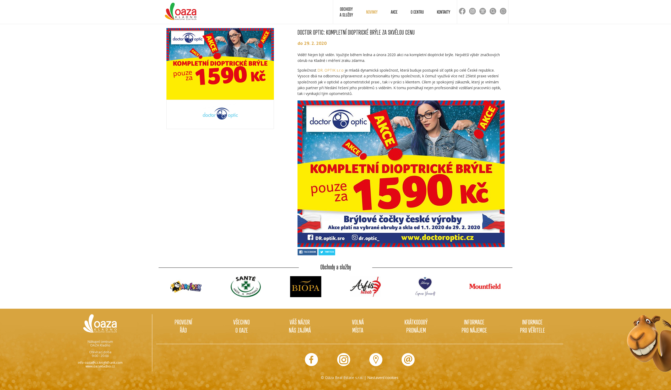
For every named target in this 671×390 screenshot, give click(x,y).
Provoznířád (183, 326)
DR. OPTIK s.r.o (330, 70)
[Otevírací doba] (503, 11)
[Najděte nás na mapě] (375, 359)
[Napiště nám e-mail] (408, 359)
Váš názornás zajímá (300, 326)
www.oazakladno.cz (100, 366)
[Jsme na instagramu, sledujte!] (343, 359)
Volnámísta (358, 326)
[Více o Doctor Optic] (220, 114)
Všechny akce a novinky (335, 299)
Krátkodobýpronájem (416, 326)
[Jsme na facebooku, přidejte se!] (311, 359)
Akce (394, 12)
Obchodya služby (346, 12)
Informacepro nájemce (474, 326)
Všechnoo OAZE (241, 326)
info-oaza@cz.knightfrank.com (100, 362)
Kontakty (443, 12)
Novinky (372, 12)
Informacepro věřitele (532, 326)
